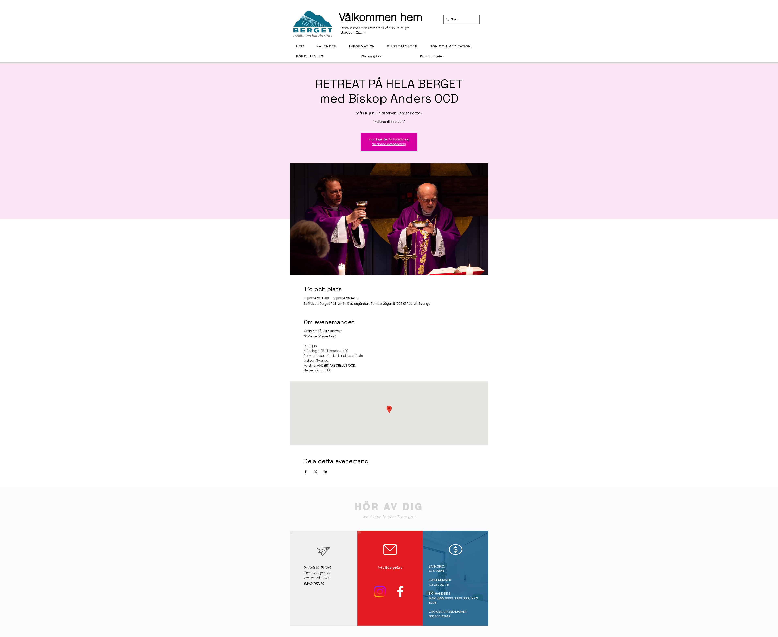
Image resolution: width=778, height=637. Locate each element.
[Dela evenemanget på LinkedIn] (325, 471)
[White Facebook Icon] (400, 591)
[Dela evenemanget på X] (315, 471)
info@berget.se (390, 567)
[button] (365, 46)
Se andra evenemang (389, 144)
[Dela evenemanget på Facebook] (306, 471)
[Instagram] (380, 591)
